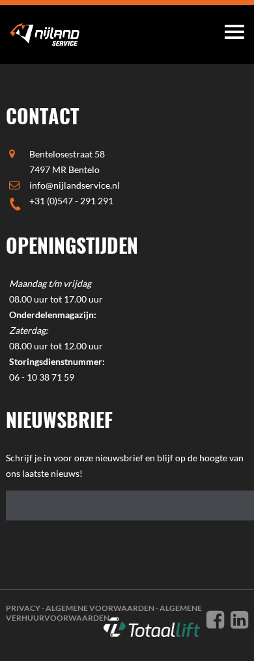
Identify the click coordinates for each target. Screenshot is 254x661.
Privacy (23, 608)
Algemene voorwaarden (100, 608)
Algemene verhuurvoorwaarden (104, 613)
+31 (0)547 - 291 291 (71, 200)
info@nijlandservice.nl (74, 185)
